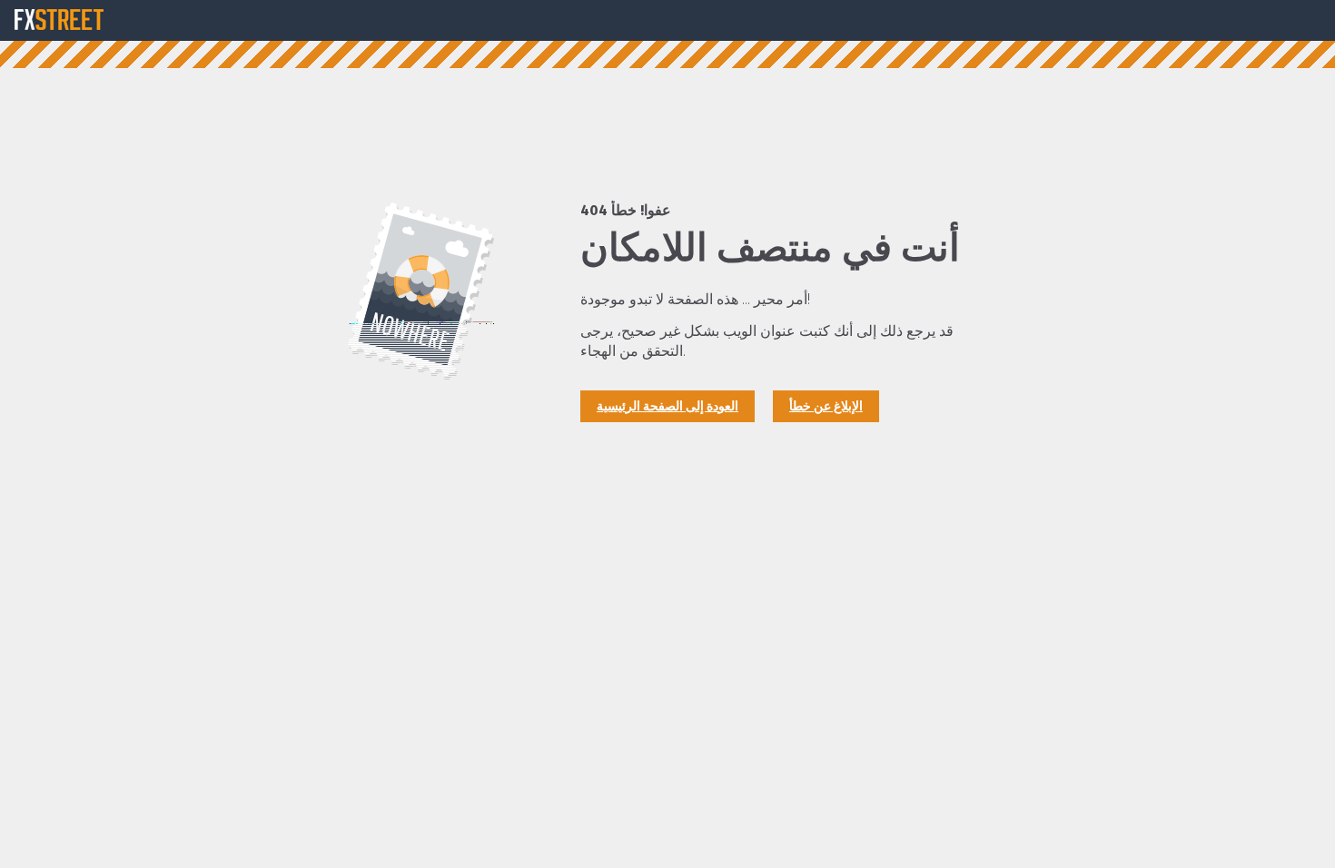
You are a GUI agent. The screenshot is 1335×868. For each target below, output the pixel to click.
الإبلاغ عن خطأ (826, 406)
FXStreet (59, 20)
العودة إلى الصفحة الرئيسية (667, 406)
